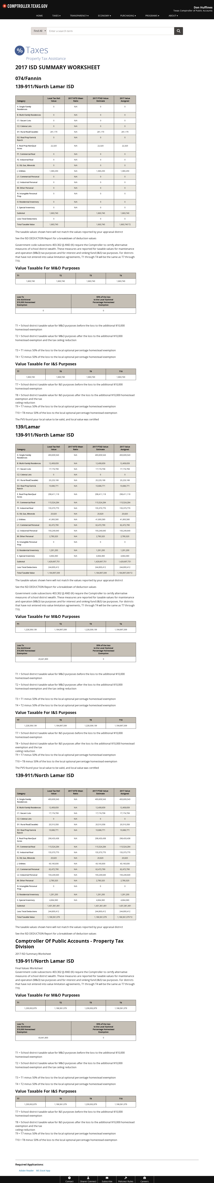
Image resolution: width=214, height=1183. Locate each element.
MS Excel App (43, 1170)
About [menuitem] (172, 15)
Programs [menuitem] (151, 15)
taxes (35, 50)
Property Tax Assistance (46, 58)
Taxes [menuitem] (55, 15)
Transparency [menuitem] (78, 15)
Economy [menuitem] (103, 15)
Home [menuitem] (39, 15)
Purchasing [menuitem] (127, 15)
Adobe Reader (26, 1170)
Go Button (178, 31)
